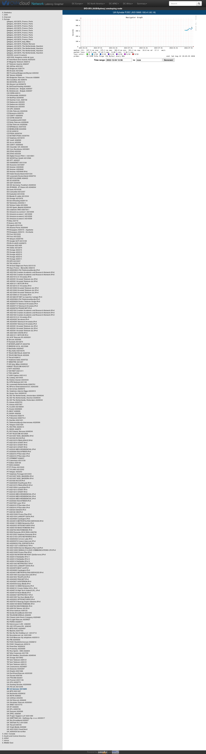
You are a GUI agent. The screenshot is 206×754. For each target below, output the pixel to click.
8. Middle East (7, 742)
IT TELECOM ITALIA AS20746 (18, 353)
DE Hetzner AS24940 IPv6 (17, 171)
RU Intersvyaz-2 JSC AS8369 (19, 624)
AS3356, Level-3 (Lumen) (17, 55)
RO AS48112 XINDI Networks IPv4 (20, 586)
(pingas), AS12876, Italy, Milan (18, 41)
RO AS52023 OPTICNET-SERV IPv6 (21, 525)
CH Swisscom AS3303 (16, 102)
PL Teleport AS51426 (15, 424)
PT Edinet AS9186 (14, 462)
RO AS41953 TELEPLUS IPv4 (18, 577)
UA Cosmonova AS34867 (17, 666)
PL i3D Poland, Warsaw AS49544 (20, 431)
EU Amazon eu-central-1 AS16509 (20, 212)
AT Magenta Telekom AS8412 (18, 61)
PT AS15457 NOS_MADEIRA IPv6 (20, 436)
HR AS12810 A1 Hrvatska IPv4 (19, 285)
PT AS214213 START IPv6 (17, 444)
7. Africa (5, 740)
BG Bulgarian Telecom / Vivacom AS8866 (23, 77)
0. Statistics (7, 12)
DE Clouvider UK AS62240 (17, 147)
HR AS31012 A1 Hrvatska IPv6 (19, 277)
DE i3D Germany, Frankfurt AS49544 (21, 185)
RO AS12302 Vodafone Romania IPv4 (21, 534)
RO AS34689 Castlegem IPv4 (18, 570)
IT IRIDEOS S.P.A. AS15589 (17, 346)
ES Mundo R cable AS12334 (18, 196)
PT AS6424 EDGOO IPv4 (16, 509)
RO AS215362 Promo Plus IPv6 (19, 514)
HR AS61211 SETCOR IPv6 (17, 283)
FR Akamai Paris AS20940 (17, 227)
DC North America (95, 3)
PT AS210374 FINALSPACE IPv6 (20, 440)
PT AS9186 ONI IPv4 (15, 512)
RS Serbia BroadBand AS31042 (19, 612)
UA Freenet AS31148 (15, 680)
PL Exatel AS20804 (14, 409)
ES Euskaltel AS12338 (16, 194)
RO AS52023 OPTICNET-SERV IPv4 (21, 599)
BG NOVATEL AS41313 (16, 82)
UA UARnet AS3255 (15, 698)
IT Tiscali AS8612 (13, 357)
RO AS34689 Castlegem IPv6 (18, 518)
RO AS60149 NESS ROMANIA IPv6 (20, 527)
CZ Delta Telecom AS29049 (17, 122)
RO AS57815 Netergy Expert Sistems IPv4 (23, 601)
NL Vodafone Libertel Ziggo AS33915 (21, 391)
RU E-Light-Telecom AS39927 (18, 619)
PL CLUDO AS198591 (15, 406)
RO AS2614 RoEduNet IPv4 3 (18, 561)
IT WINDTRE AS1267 (15, 362)
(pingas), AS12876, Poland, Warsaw (21, 44)
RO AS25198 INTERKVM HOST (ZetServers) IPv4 (26, 554)
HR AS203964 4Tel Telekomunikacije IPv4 (23, 299)
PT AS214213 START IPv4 (17, 489)
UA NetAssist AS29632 (16, 693)
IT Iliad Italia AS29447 (15, 348)
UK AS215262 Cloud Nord (17, 729)
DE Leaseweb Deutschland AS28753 (21, 176)
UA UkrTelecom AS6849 (16, 700)
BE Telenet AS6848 (14, 75)
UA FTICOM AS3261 (15, 677)
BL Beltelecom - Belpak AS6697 (19, 88)
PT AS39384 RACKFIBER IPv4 (19, 500)
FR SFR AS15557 (13, 261)
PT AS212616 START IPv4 (17, 442)
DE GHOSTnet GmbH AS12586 (19, 158)
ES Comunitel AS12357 (16, 191)
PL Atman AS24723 (14, 402)
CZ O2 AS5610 (12, 131)
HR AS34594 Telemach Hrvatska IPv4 (22, 321)
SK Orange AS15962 (15, 657)
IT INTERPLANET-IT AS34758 (18, 344)
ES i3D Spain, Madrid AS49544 (19, 207)
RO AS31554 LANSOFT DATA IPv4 (20, 565)
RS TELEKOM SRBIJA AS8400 (19, 615)
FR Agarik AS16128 (14, 225)
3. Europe (6, 19)
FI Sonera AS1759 (14, 223)
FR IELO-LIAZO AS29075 (16, 243)
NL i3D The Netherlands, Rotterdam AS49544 (25, 400)
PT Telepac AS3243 (14, 471)
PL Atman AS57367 (14, 404)
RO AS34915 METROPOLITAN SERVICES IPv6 (25, 521)
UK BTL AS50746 (14, 709)
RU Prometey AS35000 (16, 648)
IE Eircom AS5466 (14, 339)
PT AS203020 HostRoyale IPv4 (19, 483)
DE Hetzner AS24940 (15, 167)
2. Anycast (6, 17)
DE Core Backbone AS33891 (18, 149)
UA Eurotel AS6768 (14, 675)
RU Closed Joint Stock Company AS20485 (23, 617)
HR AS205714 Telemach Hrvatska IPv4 (22, 303)
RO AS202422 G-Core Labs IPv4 (19, 539)
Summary (141, 3)
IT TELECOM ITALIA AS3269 (18, 355)
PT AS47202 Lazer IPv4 (16, 503)
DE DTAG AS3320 (14, 151)
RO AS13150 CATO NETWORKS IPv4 (21, 536)
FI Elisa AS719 (12, 221)
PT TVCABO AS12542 (15, 469)
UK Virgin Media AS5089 (16, 727)
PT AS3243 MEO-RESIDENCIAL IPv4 (21, 494)
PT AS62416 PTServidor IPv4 (18, 505)
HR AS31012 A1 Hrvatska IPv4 (19, 317)
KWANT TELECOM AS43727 (18, 366)
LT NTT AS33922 (13, 368)
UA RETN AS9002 (14, 695)
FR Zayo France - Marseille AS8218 (21, 268)
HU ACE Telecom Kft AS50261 (19, 337)
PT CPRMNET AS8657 (15, 458)
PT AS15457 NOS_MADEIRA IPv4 (20, 476)
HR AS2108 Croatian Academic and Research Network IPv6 (31, 272)
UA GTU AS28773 (14, 682)
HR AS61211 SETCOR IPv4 (17, 335)
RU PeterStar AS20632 (16, 646)
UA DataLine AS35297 (16, 668)
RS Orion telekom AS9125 (17, 610)
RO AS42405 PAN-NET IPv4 (18, 579)
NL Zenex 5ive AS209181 (17, 393)
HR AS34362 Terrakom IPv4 (18, 319)
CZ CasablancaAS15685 (16, 120)
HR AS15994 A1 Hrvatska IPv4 (19, 294)
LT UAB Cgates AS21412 (17, 375)
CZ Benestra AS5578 (15, 113)
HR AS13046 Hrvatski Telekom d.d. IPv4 (23, 288)
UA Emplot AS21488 (15, 671)
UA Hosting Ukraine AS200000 (19, 684)
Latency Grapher (47, 3)
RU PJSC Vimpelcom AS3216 (18, 644)
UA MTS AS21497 (14, 691)
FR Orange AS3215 (14, 250)
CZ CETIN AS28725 (14, 117)
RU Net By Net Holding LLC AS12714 (22, 633)
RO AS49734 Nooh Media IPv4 (19, 592)
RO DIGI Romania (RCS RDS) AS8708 (22, 532)
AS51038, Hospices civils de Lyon (20, 57)
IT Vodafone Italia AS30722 (17, 359)
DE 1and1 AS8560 (14, 140)
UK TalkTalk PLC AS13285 (17, 722)
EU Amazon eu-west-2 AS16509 (19, 216)
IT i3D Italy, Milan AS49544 (17, 364)
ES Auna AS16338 (14, 189)
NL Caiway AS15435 (15, 377)
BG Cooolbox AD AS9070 (17, 79)
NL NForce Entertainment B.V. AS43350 (22, 386)
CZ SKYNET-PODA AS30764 (18, 135)
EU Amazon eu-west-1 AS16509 (19, 214)
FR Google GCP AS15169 (17, 241)
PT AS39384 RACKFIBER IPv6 (19, 451)
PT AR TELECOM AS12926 (17, 433)
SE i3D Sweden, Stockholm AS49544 (21, 655)
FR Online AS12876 (14, 247)
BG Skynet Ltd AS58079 (16, 84)
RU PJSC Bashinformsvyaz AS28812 (21, 642)
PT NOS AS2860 (13, 465)
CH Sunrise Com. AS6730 (17, 100)
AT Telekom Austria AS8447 (18, 64)
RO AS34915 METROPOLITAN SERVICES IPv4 (25, 572)
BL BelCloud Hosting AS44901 (19, 86)
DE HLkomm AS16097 (16, 165)
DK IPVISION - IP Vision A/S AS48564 (21, 187)
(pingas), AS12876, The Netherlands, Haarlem (25, 46)
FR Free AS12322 (14, 234)
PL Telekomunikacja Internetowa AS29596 (23, 422)
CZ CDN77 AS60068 (15, 115)
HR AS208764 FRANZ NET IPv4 (19, 308)
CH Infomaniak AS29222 (16, 95)
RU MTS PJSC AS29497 (16, 628)
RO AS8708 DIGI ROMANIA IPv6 (19, 530)
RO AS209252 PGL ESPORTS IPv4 (20, 543)
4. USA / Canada (8, 733)
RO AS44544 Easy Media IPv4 (19, 583)
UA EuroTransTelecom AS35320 (19, 673)
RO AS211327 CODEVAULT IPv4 (20, 545)
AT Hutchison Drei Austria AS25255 (21, 59)
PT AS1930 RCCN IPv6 (16, 438)
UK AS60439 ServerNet (16, 731)
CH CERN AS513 (13, 93)
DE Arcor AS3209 (14, 142)
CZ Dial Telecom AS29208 (17, 124)
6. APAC (5, 738)
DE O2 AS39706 (13, 180)
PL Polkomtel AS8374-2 (16, 418)
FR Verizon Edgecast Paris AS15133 (21, 265)
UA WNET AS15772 (14, 704)
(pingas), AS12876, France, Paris (20, 21)
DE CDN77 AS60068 (15, 144)
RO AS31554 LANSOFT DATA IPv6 (20, 516)
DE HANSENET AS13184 (17, 162)
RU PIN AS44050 (13, 639)
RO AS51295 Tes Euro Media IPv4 (20, 597)
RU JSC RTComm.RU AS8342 (19, 626)
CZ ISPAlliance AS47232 (16, 126)
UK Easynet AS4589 (15, 711)
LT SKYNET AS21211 (15, 371)
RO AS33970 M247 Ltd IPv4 (18, 568)
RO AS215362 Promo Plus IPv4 (19, 552)
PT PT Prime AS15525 (15, 467)
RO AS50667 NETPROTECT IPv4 (20, 595)
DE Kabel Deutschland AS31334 (19, 173)
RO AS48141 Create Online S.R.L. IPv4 (22, 588)
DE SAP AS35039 (14, 182)
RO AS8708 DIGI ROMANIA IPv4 (19, 606)
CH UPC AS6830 (13, 109)
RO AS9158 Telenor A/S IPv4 (18, 608)
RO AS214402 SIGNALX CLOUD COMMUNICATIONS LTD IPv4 (31, 550)
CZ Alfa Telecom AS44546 (17, 111)
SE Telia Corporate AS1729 (17, 653)
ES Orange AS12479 (15, 198)
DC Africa (127, 3)
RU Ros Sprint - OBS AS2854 (18, 651)
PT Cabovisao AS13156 (16, 460)
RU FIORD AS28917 (15, 621)
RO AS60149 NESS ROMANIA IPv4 (20, 604)
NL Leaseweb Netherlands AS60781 (21, 384)
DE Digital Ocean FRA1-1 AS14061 (20, 156)
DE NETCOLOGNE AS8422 (17, 178)
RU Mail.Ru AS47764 (15, 630)
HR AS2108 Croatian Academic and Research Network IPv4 (31, 310)
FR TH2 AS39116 (13, 263)
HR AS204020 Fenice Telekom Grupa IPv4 (23, 301)
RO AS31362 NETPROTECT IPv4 (20, 563)
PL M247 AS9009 (13, 411)
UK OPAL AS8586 (14, 713)
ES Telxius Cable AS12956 (17, 205)
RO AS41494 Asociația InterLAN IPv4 (21, 574)
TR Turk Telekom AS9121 (17, 660)
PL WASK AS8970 (14, 429)
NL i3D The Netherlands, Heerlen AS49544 (23, 397)
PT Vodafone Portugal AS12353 (19, 474)
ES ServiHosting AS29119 (17, 200)
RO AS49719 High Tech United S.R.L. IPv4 (23, 590)
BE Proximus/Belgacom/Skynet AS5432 (23, 73)
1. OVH (5, 14)
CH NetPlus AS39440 (15, 97)
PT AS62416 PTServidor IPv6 (18, 453)
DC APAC (113, 3)
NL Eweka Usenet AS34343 (18, 380)
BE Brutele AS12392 (15, 70)
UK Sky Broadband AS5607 (18, 720)
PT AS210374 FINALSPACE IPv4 (20, 485)
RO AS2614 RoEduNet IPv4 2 (18, 559)
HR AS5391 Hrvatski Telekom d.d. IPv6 (22, 279)
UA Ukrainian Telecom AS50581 (19, 702)
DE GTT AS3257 (13, 160)
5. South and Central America (14, 736)
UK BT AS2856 (13, 707)
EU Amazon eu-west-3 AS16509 (19, 218)
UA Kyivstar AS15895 (18, 689)
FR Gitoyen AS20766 (15, 238)
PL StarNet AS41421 (15, 420)
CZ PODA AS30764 (14, 133)
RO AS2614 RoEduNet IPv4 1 (18, 556)
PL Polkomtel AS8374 (15, 415)
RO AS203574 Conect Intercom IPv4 (21, 541)
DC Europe (77, 3)
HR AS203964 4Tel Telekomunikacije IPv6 (23, 270)
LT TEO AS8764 (13, 373)
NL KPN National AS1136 (17, 382)
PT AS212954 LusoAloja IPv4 (18, 487)
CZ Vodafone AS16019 (16, 138)
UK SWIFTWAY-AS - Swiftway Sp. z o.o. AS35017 (26, 718)
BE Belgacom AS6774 (15, 68)
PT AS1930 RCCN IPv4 (16, 480)
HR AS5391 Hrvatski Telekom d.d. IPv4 (22, 326)
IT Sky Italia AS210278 (16, 350)
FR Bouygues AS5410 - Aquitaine (20, 229)
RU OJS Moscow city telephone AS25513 (23, 637)
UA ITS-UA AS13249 (15, 686)
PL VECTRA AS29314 (15, 427)
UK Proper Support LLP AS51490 (20, 716)
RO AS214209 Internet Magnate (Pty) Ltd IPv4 (25, 548)
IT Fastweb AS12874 (15, 341)
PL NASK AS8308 (14, 413)
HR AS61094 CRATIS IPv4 (17, 333)
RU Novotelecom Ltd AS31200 (19, 635)
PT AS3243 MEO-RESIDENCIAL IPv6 (21, 449)
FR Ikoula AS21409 (14, 245)
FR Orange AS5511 (14, 259)
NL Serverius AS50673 (16, 388)
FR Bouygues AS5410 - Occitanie (20, 232)
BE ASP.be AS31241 (15, 66)
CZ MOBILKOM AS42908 (16, 129)
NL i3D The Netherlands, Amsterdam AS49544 (25, 395)
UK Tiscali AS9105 (14, 724)
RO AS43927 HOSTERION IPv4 (19, 581)
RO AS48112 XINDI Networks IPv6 (20, 523)
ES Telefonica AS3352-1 (16, 203)
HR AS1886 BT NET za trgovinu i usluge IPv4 (24, 297)
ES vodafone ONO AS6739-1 (18, 209)
